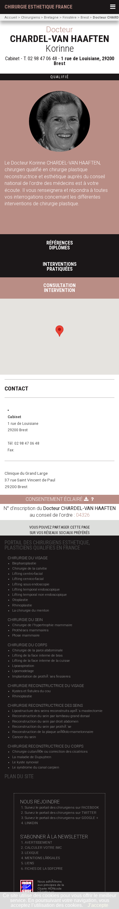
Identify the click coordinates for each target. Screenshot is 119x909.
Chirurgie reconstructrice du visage (46, 685)
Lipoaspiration (23, 666)
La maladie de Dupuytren (31, 757)
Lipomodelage (23, 671)
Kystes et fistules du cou (31, 691)
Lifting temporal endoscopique (36, 590)
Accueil (11, 17)
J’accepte (98, 905)
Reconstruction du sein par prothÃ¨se (41, 727)
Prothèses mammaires (30, 630)
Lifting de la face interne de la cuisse (41, 661)
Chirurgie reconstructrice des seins (45, 705)
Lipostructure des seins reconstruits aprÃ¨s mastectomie (57, 711)
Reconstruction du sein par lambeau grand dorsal (51, 716)
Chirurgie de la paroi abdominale (37, 650)
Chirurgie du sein (25, 619)
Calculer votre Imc (43, 848)
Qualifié (59, 77)
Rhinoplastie (22, 605)
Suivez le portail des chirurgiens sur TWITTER (60, 813)
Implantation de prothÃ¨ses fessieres (41, 676)
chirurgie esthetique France (38, 7)
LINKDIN (31, 823)
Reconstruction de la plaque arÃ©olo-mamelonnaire (52, 732)
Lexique (32, 853)
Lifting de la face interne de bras (37, 655)
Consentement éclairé (55, 499)
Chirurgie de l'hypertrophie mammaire (42, 625)
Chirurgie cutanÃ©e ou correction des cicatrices (50, 752)
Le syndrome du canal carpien (35, 767)
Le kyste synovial (25, 762)
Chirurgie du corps (27, 645)
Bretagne (51, 17)
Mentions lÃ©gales (42, 858)
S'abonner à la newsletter (54, 837)
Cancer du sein (24, 737)
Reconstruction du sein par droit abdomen (45, 721)
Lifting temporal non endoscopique (39, 595)
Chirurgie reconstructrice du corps (45, 746)
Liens (29, 863)
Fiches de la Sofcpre (44, 869)
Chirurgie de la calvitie (29, 569)
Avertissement (38, 843)
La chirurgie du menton (30, 610)
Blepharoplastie (24, 563)
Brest (85, 17)
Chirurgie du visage (28, 558)
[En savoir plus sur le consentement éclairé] (92, 499)
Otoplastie (20, 600)
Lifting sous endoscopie (30, 584)
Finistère (70, 17)
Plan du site (19, 776)
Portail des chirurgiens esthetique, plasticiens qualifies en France (47, 545)
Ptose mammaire (26, 635)
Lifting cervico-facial (28, 579)
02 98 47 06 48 (42, 58)
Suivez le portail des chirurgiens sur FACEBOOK (62, 808)
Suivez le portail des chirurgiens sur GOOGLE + (61, 818)
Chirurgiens (30, 17)
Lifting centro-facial (27, 574)
